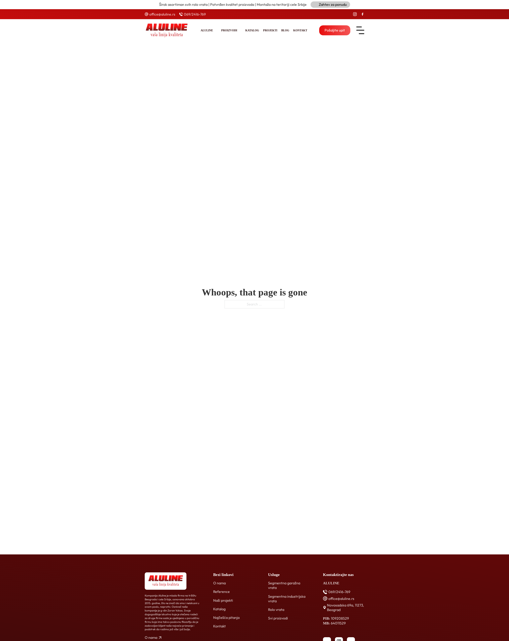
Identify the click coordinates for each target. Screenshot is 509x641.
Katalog (252, 30)
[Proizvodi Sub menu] (240, 30)
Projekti (270, 30)
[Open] (360, 30)
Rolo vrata (276, 609)
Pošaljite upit (335, 30)
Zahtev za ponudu (333, 4)
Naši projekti (223, 600)
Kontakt (300, 30)
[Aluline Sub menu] (216, 30)
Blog (285, 30)
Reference (221, 591)
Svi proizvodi (278, 618)
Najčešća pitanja (226, 617)
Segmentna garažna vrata (284, 585)
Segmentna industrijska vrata (286, 598)
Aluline (207, 30)
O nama (219, 583)
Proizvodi (229, 30)
